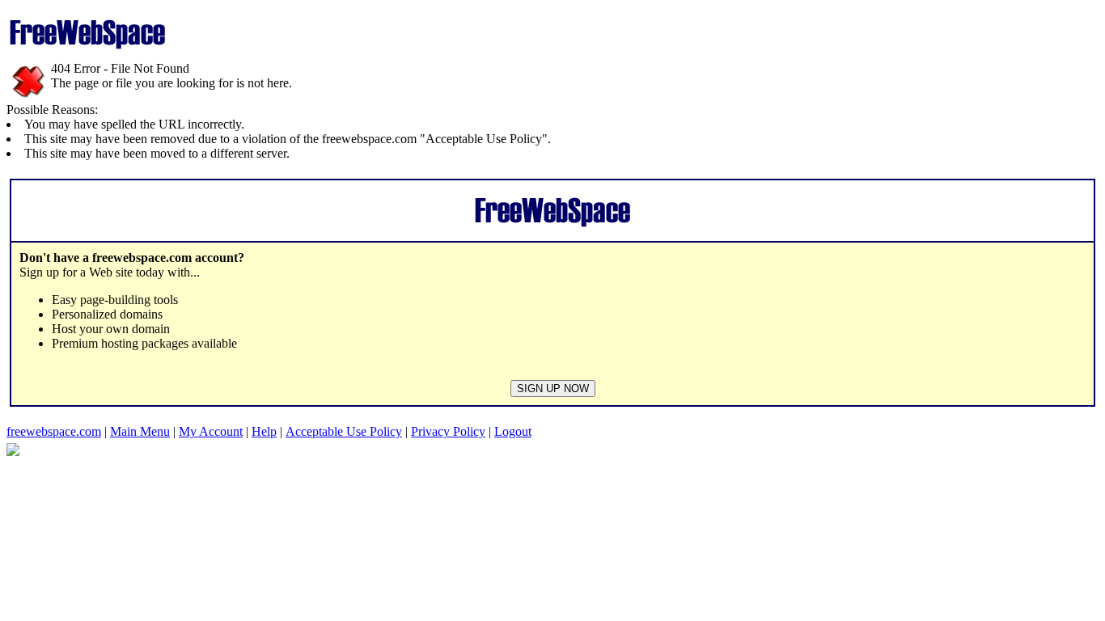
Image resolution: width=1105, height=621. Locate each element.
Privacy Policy (448, 431)
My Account (211, 431)
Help (264, 431)
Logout (512, 431)
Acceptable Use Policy (344, 431)
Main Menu (140, 431)
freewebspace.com (53, 431)
